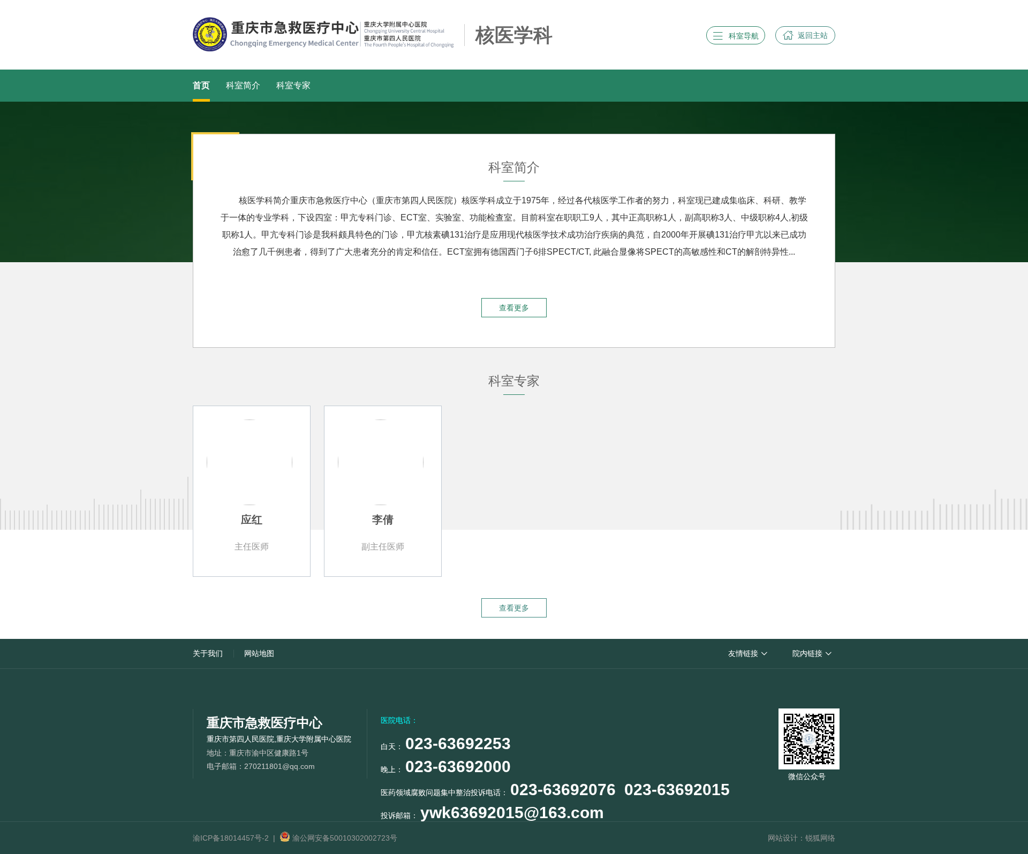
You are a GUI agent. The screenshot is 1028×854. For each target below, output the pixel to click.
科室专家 (293, 85)
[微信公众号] (806, 736)
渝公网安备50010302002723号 (343, 838)
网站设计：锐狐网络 (801, 838)
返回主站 (805, 35)
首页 (201, 85)
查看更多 (514, 307)
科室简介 (243, 85)
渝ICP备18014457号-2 (231, 838)
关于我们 (208, 653)
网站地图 (259, 653)
